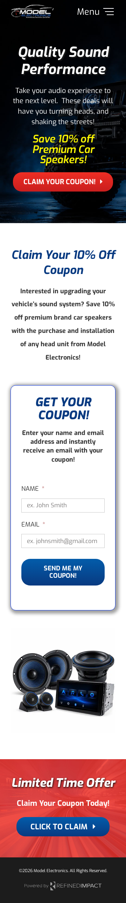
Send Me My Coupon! (63, 572)
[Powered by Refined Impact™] (63, 884)
